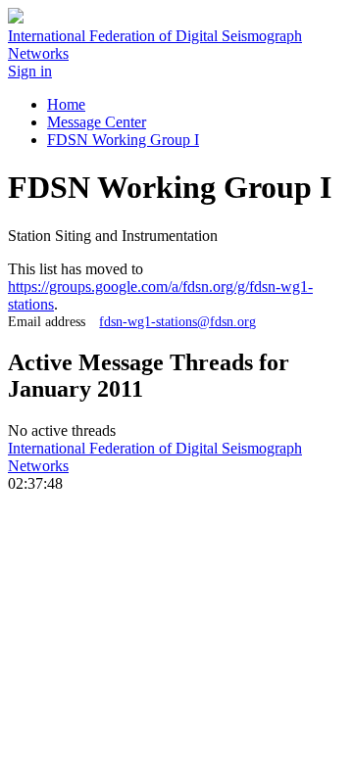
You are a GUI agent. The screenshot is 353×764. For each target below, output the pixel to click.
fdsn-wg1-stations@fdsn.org (177, 321)
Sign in (30, 71)
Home (66, 104)
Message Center (96, 122)
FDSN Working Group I (123, 139)
